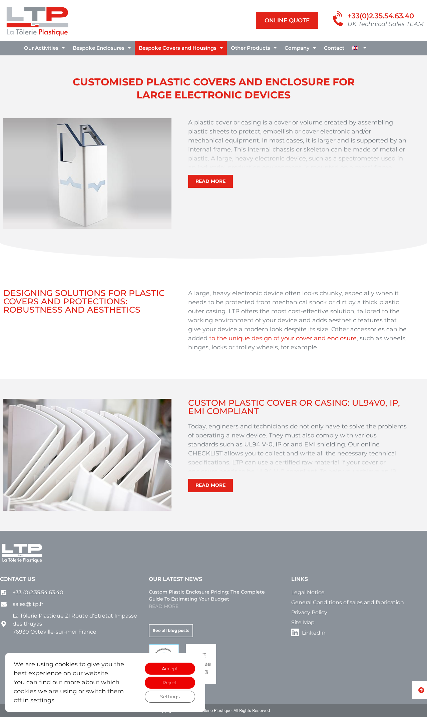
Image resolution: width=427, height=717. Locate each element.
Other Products (250, 48)
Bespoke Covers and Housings (178, 48)
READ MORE (163, 606)
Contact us (17, 579)
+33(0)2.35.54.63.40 (381, 16)
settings (42, 700)
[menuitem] (359, 48)
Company (297, 48)
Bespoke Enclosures (98, 48)
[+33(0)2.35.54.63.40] (339, 19)
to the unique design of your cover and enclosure (283, 338)
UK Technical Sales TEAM (386, 24)
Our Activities (41, 48)
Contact (334, 48)
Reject (169, 683)
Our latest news (175, 579)
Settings (170, 697)
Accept (170, 669)
